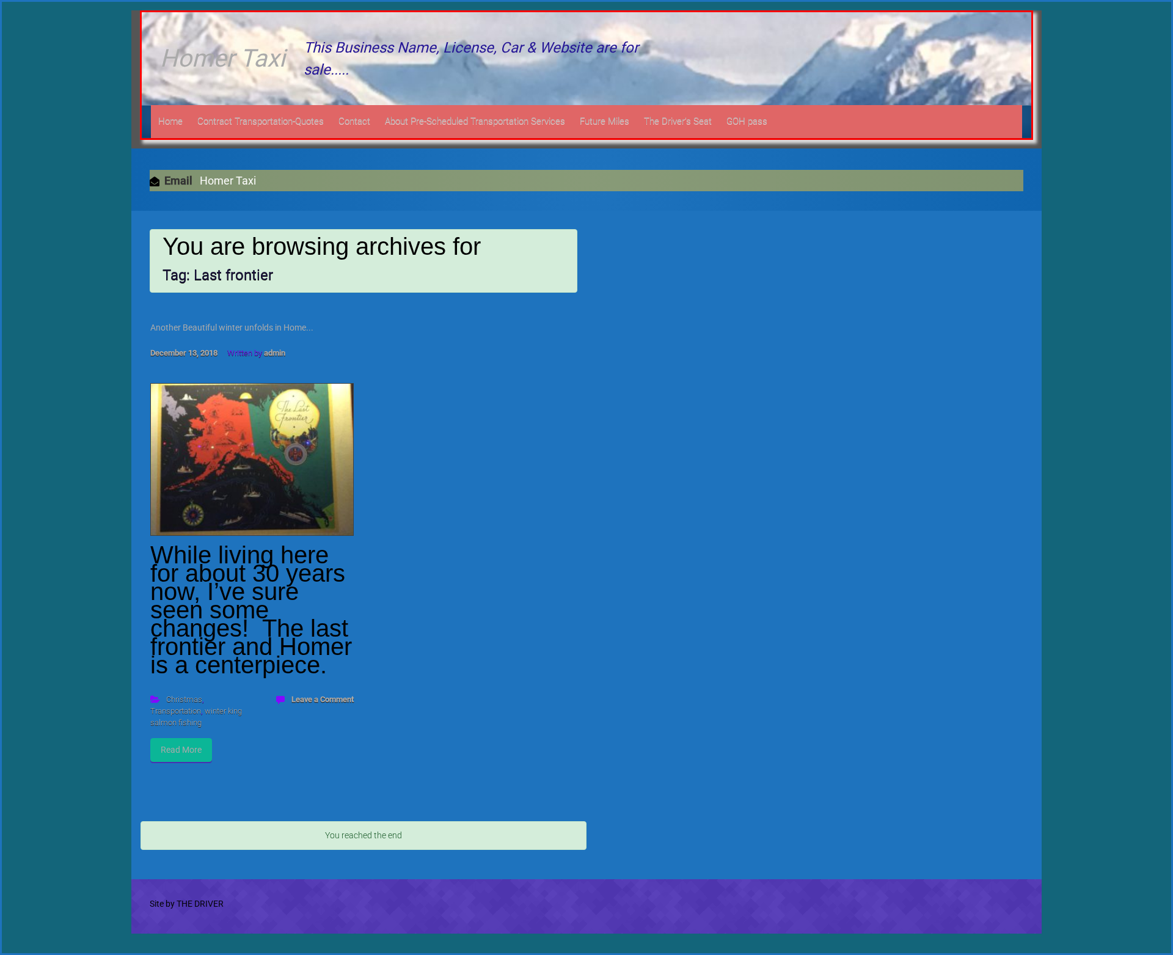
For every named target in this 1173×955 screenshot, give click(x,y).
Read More (181, 750)
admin (274, 352)
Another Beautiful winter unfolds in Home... (231, 327)
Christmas (184, 699)
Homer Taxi (222, 58)
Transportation (175, 710)
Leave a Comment (322, 699)
